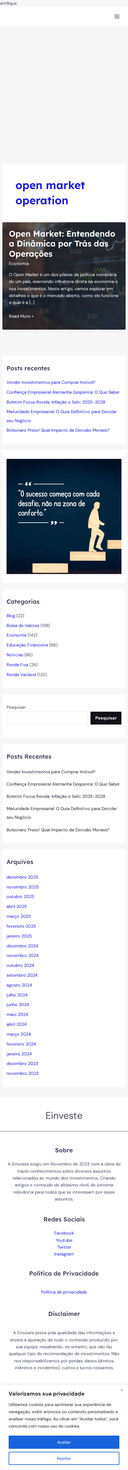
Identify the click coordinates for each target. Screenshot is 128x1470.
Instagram (64, 1254)
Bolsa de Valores (23, 626)
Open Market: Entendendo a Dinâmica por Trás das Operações (62, 244)
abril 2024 (17, 1024)
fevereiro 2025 (21, 926)
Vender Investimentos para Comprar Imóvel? (51, 382)
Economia (19, 264)
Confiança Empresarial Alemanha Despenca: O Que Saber (63, 392)
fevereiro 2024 (21, 1044)
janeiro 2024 (19, 1054)
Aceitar (64, 1442)
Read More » (21, 316)
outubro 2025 (20, 897)
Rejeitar (64, 1458)
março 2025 (19, 916)
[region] (64, 1427)
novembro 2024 (23, 955)
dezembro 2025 (22, 877)
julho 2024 (17, 995)
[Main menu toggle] (117, 16)
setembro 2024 (22, 975)
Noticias (15, 655)
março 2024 (19, 1034)
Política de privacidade (64, 1292)
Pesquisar (16, 707)
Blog (11, 616)
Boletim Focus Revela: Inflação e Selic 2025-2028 (56, 402)
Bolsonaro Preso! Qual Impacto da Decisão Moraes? (58, 430)
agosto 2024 (19, 985)
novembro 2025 (23, 887)
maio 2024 (17, 1014)
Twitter (64, 1247)
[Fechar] (121, 1389)
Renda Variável (21, 675)
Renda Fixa (17, 665)
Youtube (64, 1240)
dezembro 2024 (22, 946)
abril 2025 (17, 906)
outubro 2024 (20, 965)
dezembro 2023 (22, 1063)
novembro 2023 (23, 1073)
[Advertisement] (64, 93)
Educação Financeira (27, 645)
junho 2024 (18, 1005)
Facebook (64, 1233)
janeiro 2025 (19, 936)
